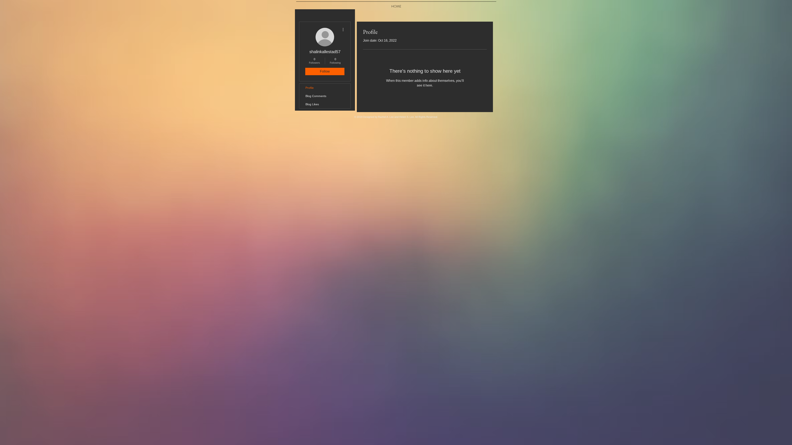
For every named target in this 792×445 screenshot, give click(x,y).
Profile (309, 87)
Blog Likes (312, 104)
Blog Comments (315, 96)
